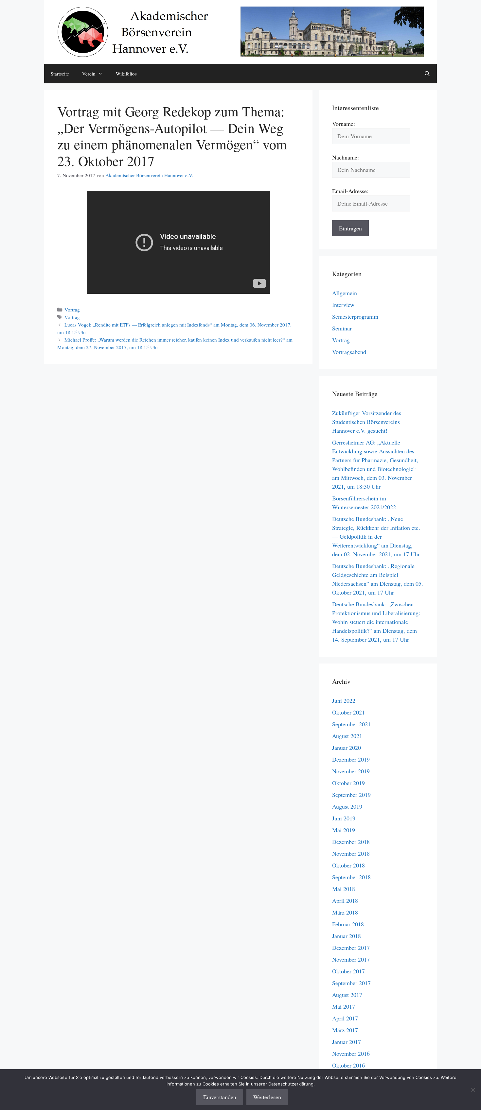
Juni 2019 (343, 818)
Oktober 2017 (348, 971)
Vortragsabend (349, 352)
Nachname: (345, 157)
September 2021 (351, 724)
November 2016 (351, 1053)
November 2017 (351, 959)
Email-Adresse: (350, 191)
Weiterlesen (267, 1097)
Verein (89, 73)
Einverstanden (219, 1097)
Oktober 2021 (348, 712)
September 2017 (351, 983)
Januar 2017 (346, 1042)
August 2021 (347, 736)
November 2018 (351, 853)
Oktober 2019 (348, 783)
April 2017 (345, 1018)
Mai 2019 (343, 830)
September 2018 (351, 877)
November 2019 (351, 771)
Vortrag (72, 309)
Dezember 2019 (351, 759)
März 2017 (345, 1030)
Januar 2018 (346, 936)
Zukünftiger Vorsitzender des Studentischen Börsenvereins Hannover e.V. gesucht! (366, 421)
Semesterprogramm (355, 316)
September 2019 (351, 795)
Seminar (342, 328)
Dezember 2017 (351, 947)
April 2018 (345, 900)
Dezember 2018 (351, 842)
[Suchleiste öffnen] (427, 73)
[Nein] (473, 1089)
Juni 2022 (343, 700)
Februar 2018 (348, 924)
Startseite (60, 73)
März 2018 (345, 912)
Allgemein (344, 293)
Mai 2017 (343, 1006)
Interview (343, 305)
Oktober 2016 (348, 1065)
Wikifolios (126, 73)
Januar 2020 (346, 747)
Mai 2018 (343, 889)
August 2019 (347, 806)
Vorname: (343, 123)
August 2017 (347, 995)
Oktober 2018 (348, 865)
